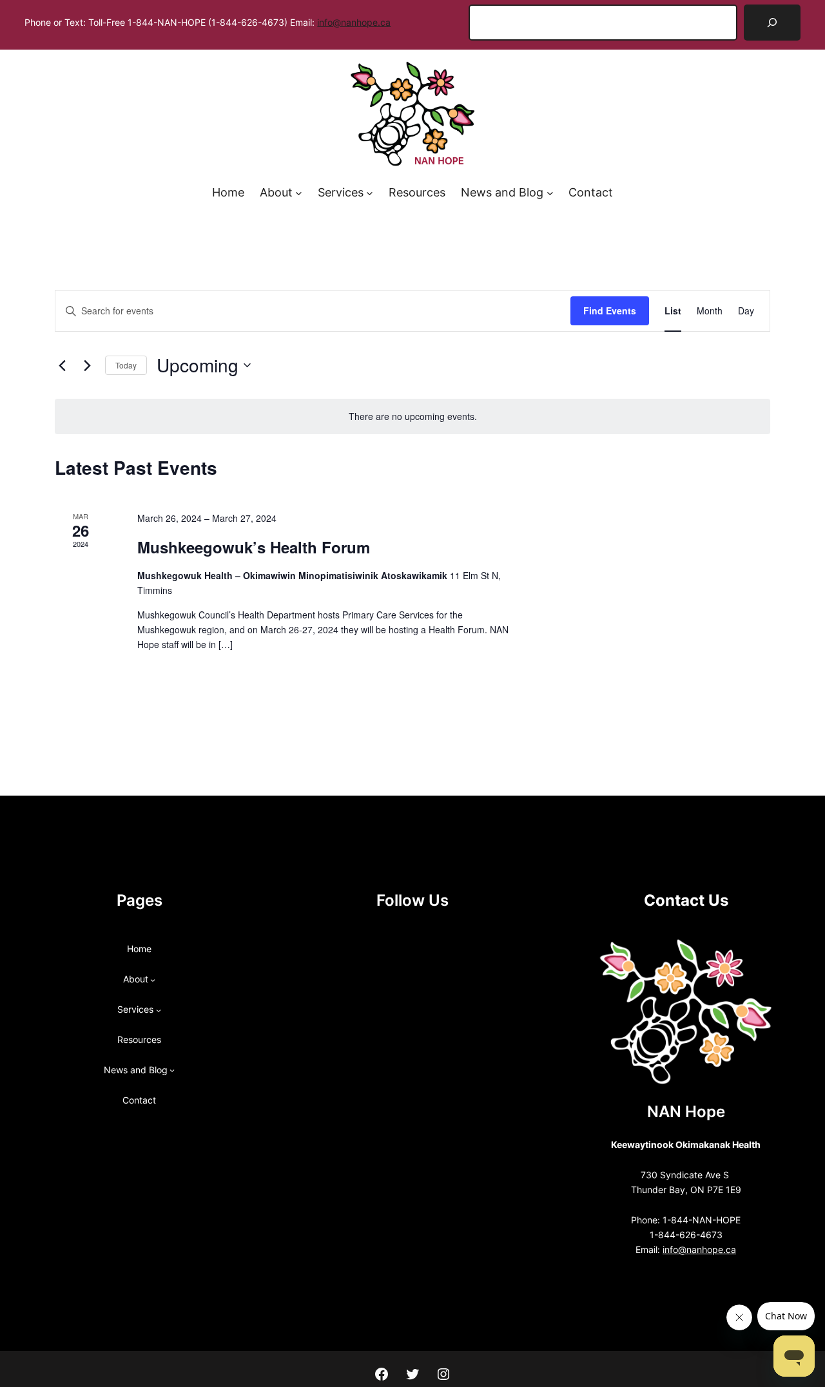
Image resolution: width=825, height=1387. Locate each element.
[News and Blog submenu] (550, 192)
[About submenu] (298, 192)
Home (228, 192)
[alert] (413, 416)
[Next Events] (87, 365)
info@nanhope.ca (354, 22)
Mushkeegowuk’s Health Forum (253, 547)
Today (126, 364)
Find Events (609, 310)
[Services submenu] (369, 192)
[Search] (772, 23)
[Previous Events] (62, 365)
